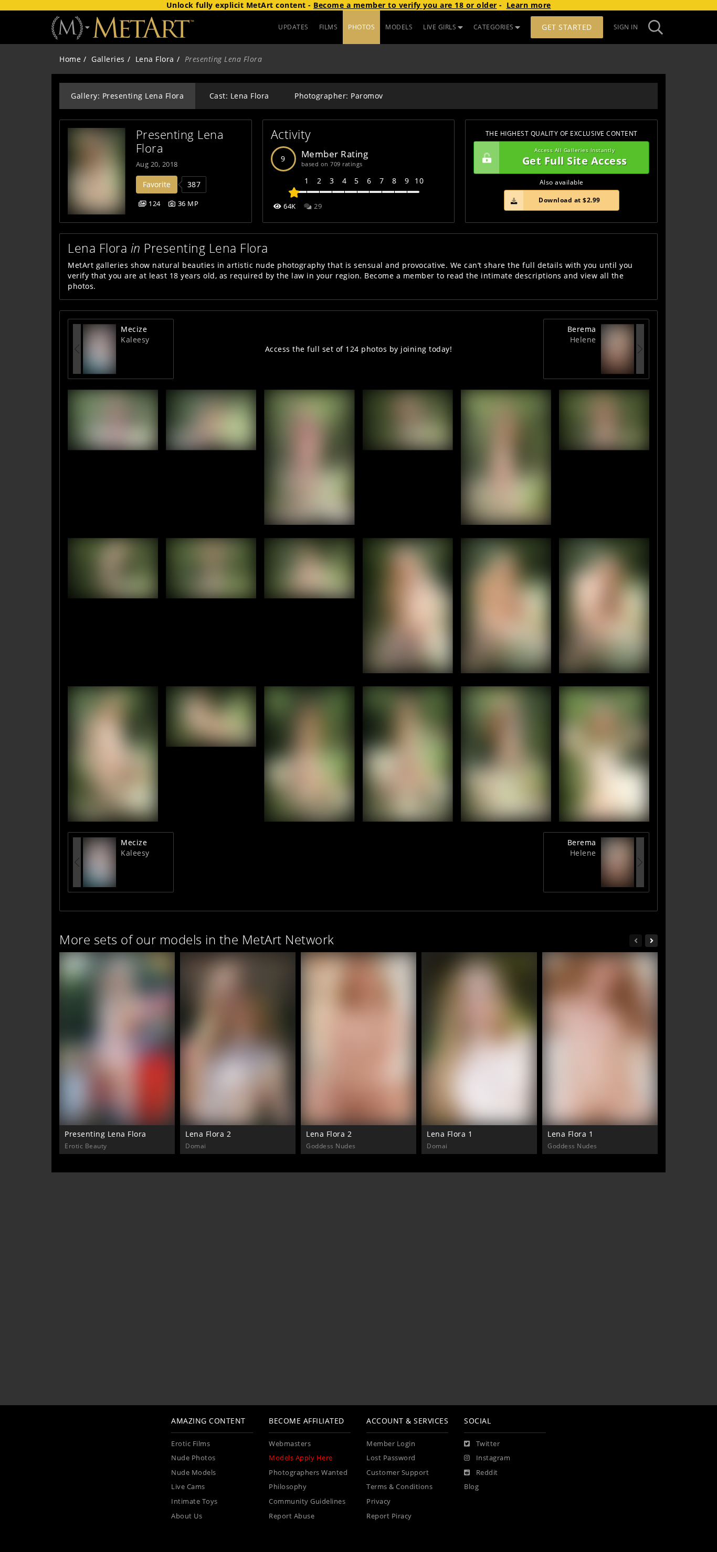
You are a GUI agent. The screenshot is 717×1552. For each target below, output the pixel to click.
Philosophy (288, 1486)
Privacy (378, 1501)
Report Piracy (389, 1516)
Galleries (108, 59)
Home (70, 59)
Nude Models (193, 1472)
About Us (186, 1516)
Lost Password (391, 1457)
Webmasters (290, 1443)
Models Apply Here (301, 1457)
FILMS (328, 27)
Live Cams (188, 1486)
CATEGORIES (493, 27)
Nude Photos (193, 1457)
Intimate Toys (194, 1501)
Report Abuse (291, 1516)
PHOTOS (361, 27)
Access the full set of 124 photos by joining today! (358, 349)
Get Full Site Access (574, 157)
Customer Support (397, 1472)
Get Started (567, 27)
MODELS (399, 27)
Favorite (157, 184)
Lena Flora (154, 59)
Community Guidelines (307, 1501)
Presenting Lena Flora (181, 141)
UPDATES (293, 27)
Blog (471, 1486)
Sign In (626, 27)
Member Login (390, 1443)
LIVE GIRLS (439, 27)
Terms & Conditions (399, 1486)
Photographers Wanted (308, 1472)
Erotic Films (190, 1443)
